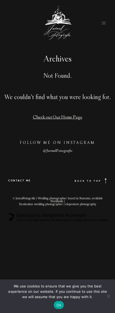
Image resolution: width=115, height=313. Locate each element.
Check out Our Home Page (57, 117)
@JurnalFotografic (57, 151)
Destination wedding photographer (41, 204)
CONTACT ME (19, 180)
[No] (108, 296)
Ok (58, 305)
